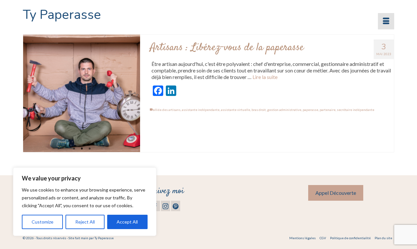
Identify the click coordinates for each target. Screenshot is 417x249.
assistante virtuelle (235, 110)
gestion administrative (284, 110)
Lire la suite (265, 77)
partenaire (328, 110)
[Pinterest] (175, 206)
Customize (42, 222)
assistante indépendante (201, 110)
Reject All (85, 222)
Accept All (127, 222)
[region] (84, 201)
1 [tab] (74, 149)
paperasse (310, 110)
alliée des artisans (166, 110)
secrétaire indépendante (355, 110)
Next (132, 93)
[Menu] (386, 21)
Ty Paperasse (62, 14)
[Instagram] (165, 206)
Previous (30, 93)
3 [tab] (89, 149)
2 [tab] (82, 149)
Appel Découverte (335, 193)
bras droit (259, 110)
